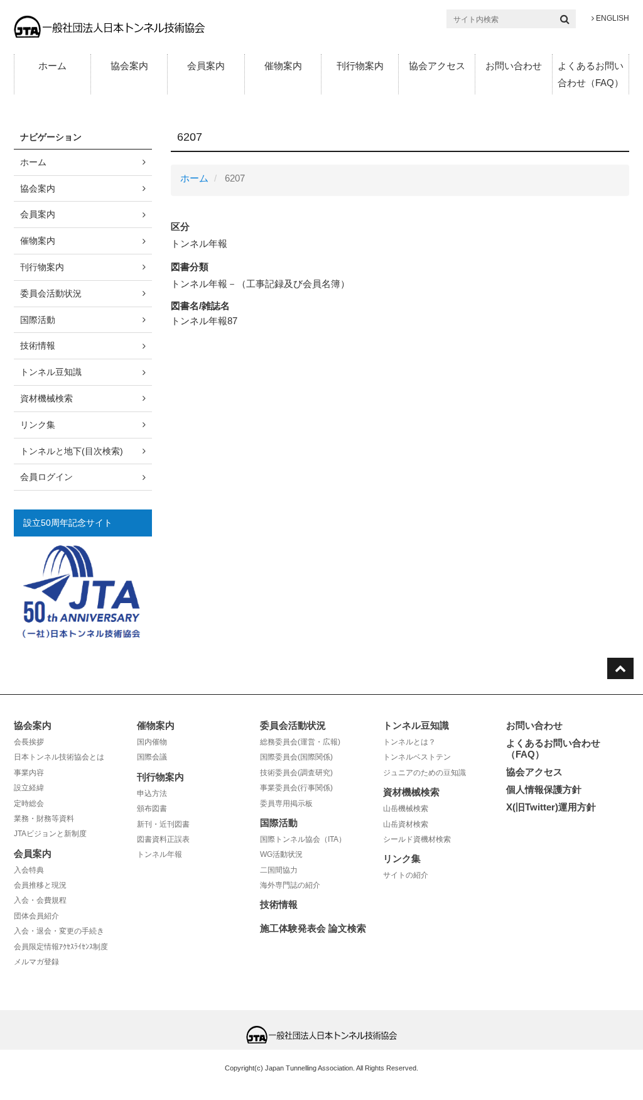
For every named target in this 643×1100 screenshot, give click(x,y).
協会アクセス (437, 65)
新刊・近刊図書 (163, 824)
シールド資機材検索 (417, 839)
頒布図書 (152, 808)
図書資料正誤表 (163, 839)
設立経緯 (29, 787)
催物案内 (283, 65)
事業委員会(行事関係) (296, 787)
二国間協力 (279, 870)
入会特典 (29, 870)
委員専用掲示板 (286, 803)
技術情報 (37, 345)
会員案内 (206, 65)
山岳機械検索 (405, 808)
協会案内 (129, 65)
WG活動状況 (281, 854)
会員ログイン (46, 477)
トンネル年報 (159, 854)
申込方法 (152, 793)
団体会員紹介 (36, 916)
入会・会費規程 (40, 900)
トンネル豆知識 (51, 372)
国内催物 (152, 742)
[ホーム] (109, 26)
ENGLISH (611, 18)
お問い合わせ (513, 65)
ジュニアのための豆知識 (424, 772)
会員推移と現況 (40, 885)
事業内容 (29, 772)
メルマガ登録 (36, 961)
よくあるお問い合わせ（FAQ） (591, 74)
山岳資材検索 (405, 824)
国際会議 (152, 757)
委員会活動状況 (51, 293)
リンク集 (37, 425)
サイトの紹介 (405, 875)
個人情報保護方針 (543, 789)
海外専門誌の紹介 (290, 885)
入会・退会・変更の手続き (59, 931)
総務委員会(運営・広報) (300, 742)
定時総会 (29, 803)
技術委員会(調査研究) (296, 772)
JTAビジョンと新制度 (50, 833)
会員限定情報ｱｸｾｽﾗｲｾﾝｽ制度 (61, 946)
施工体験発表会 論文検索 (313, 928)
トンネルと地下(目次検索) (71, 451)
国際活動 (37, 320)
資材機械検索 (46, 398)
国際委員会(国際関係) (296, 757)
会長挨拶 (29, 742)
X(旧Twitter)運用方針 (551, 807)
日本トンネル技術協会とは (59, 757)
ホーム (52, 65)
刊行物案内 (360, 65)
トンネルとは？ (409, 742)
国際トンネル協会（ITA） (303, 839)
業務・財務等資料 (44, 818)
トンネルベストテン (417, 757)
